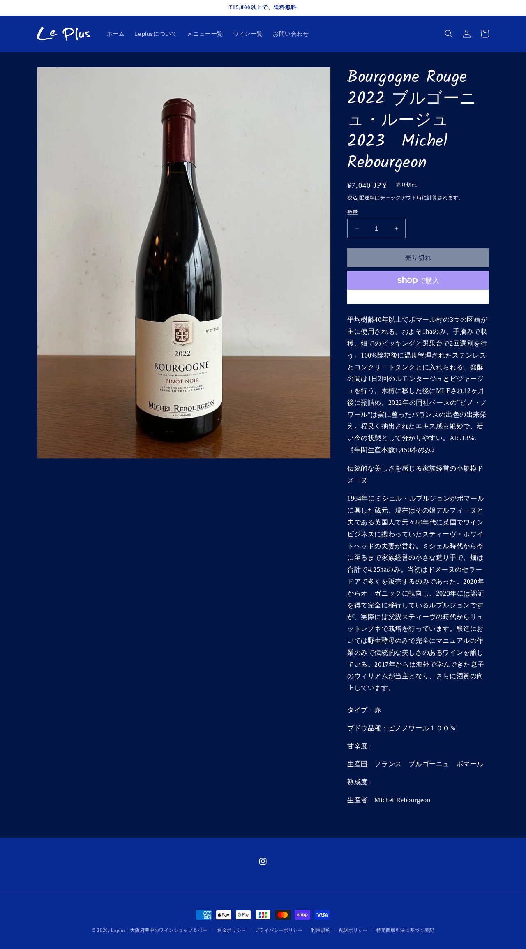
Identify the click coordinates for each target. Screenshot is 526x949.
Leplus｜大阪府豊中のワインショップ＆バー (159, 930)
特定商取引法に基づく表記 (405, 930)
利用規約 (320, 930)
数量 (352, 212)
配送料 (367, 198)
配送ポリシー (353, 930)
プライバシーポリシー (279, 930)
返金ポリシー (231, 930)
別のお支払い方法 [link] (418, 300)
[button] (449, 34)
